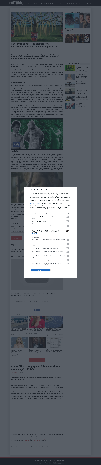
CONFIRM (40, 270)
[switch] (67, 217)
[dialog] (50, 232)
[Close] (74, 190)
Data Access (50, 275)
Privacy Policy (58, 275)
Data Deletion (43, 275)
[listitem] (50, 213)
